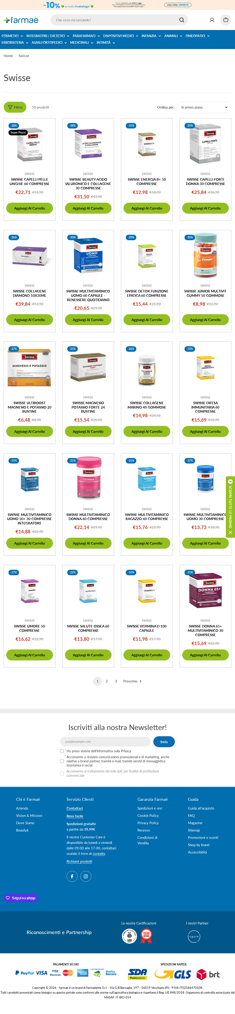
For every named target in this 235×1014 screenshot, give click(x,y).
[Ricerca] (182, 20)
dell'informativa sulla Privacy (111, 751)
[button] (230, 507)
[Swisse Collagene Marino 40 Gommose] (146, 367)
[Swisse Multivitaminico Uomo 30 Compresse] (205, 479)
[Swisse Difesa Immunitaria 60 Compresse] (205, 367)
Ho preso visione (99, 751)
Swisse (30, 174)
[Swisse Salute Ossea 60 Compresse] (88, 590)
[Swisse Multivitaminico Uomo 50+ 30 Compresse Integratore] (29, 479)
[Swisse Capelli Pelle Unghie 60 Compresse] (29, 144)
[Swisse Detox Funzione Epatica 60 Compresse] (146, 255)
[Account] (212, 20)
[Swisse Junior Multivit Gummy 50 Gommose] (205, 255)
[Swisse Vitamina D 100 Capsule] (146, 590)
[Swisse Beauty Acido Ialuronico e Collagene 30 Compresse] (88, 144)
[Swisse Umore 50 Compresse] (29, 590)
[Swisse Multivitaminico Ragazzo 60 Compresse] (146, 479)
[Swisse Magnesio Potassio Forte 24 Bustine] (88, 367)
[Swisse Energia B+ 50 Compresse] (146, 144)
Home (8, 56)
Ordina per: (166, 107)
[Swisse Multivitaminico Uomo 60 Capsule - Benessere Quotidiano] (88, 255)
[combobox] (119, 19)
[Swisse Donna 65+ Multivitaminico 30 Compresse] (205, 590)
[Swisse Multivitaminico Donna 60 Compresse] (88, 479)
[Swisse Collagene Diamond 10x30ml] (29, 255)
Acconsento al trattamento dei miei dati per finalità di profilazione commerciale (113, 773)
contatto (99, 853)
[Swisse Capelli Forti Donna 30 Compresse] (205, 144)
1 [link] (98, 681)
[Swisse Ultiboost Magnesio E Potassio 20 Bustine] (29, 367)
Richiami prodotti (79, 861)
